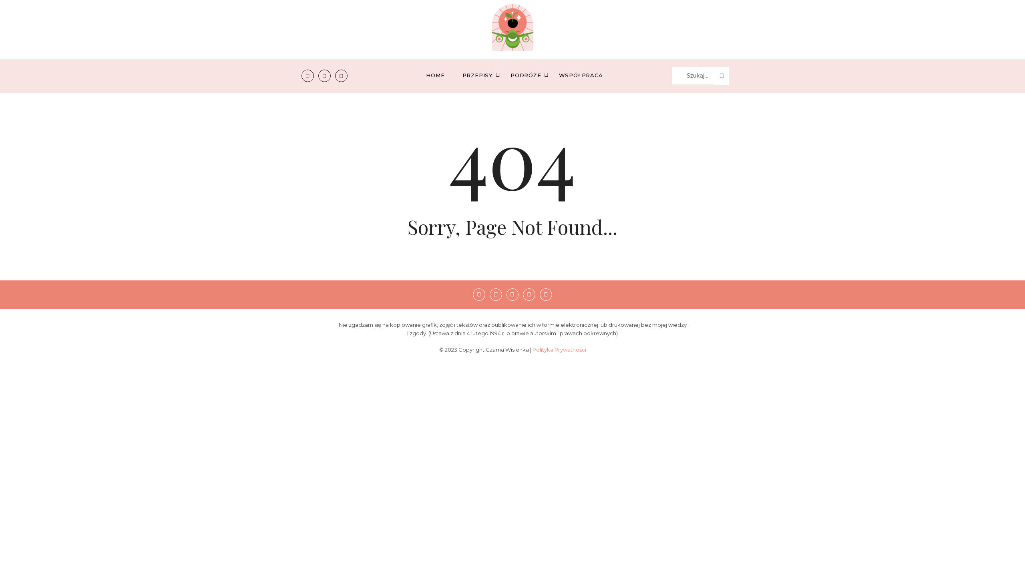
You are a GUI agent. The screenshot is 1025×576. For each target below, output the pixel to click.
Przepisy (477, 75)
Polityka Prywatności (559, 349)
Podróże (525, 75)
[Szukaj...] (721, 76)
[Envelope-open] (341, 76)
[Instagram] (324, 76)
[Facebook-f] (307, 76)
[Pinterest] (512, 294)
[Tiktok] (529, 294)
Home (435, 75)
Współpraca (581, 75)
